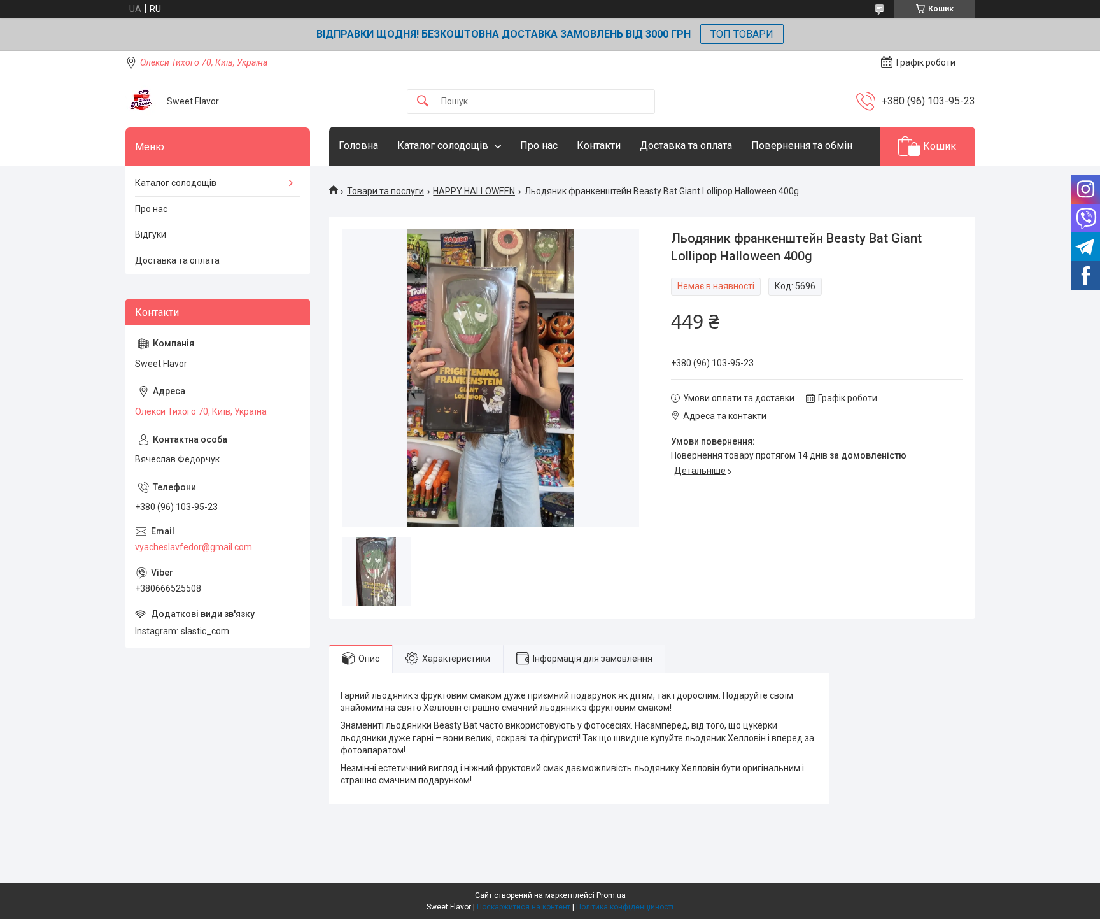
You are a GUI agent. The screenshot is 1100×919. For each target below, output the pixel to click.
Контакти (599, 145)
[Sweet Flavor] (141, 101)
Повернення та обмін (801, 145)
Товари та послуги (385, 191)
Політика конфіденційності (624, 906)
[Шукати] (423, 101)
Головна (358, 145)
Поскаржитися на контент (523, 906)
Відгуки (150, 234)
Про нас (539, 145)
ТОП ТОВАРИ (741, 34)
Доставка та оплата (686, 145)
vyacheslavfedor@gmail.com (193, 547)
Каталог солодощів (442, 145)
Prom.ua (611, 895)
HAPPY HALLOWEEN (474, 191)
